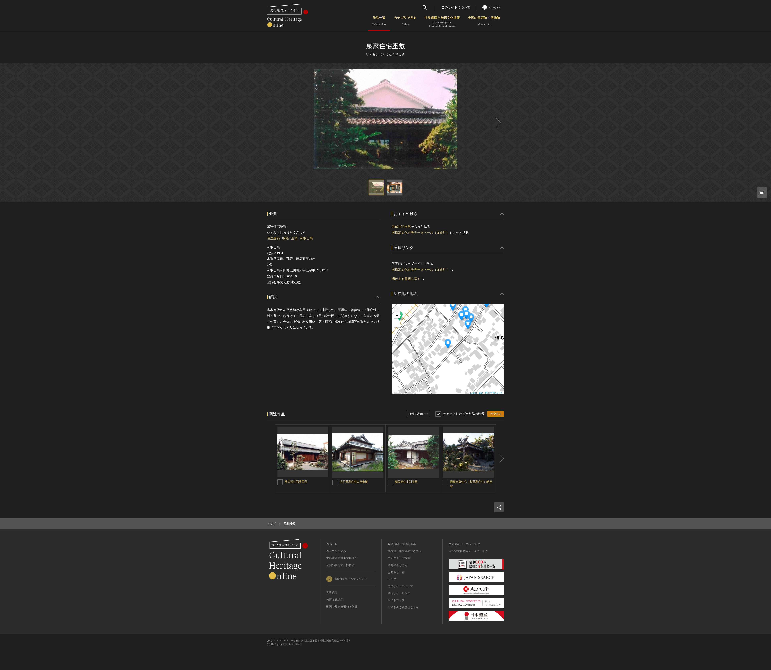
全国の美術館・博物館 (484, 21)
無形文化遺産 (334, 599)
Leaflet (473, 392)
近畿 (294, 238)
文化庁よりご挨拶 (399, 558)
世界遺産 (332, 592)
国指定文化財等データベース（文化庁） (420, 232)
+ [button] (397, 309)
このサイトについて (455, 7)
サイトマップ (396, 600)
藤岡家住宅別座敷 (406, 481)
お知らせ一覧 (396, 572)
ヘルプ (392, 579)
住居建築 (273, 238)
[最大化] (397, 324)
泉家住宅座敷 (401, 226)
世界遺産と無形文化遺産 (442, 21)
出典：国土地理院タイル (491, 392)
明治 (285, 238)
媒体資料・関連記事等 (402, 544)
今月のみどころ (397, 565)
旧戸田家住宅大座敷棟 (354, 481)
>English (494, 7)
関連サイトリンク (399, 593)
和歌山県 (306, 238)
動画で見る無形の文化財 (341, 606)
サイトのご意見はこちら (403, 607)
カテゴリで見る (405, 21)
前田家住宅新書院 (296, 481)
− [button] (397, 315)
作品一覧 (379, 21)
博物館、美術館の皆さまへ (404, 551)
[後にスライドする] (498, 122)
